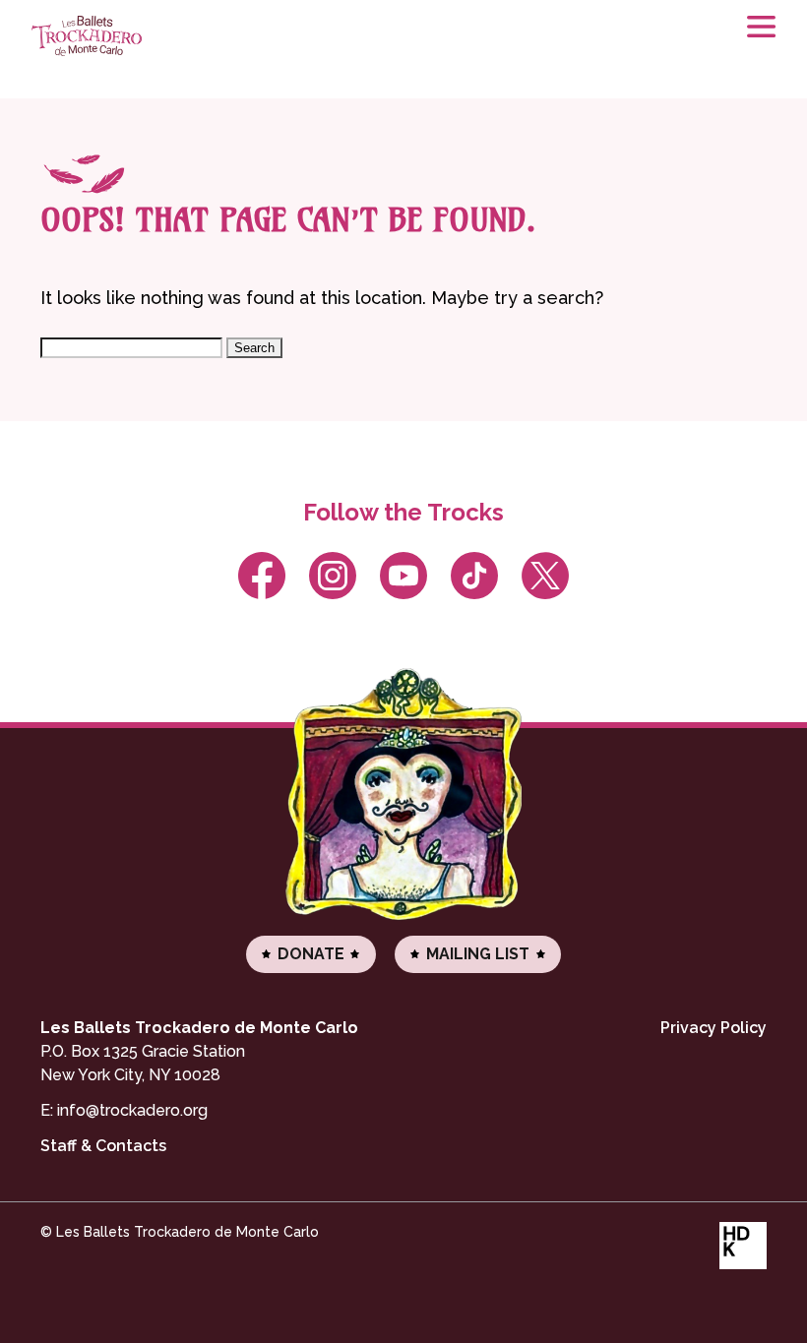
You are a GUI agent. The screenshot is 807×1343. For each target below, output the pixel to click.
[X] (546, 575)
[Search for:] (133, 346)
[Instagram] (332, 575)
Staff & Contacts (103, 1145)
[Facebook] (261, 575)
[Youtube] (403, 575)
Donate (311, 954)
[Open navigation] (752, 39)
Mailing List (477, 954)
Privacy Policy (713, 1027)
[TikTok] (475, 575)
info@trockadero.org (132, 1110)
